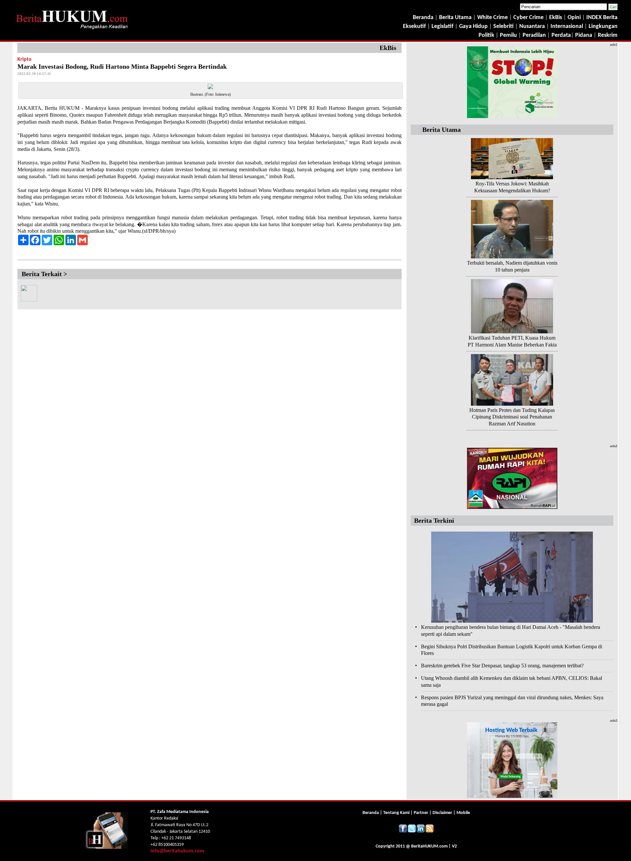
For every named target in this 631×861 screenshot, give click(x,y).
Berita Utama (456, 17)
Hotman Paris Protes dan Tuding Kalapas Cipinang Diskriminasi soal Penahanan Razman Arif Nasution (512, 417)
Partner (421, 812)
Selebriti (503, 26)
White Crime (493, 17)
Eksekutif (415, 26)
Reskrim (608, 35)
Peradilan (533, 35)
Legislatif (443, 26)
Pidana (583, 35)
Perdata (561, 35)
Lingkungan (603, 26)
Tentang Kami (396, 812)
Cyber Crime (529, 17)
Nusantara (532, 26)
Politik (486, 35)
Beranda (423, 17)
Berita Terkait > (44, 273)
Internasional (566, 26)
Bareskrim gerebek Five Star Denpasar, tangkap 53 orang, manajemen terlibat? (502, 665)
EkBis (556, 17)
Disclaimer (442, 812)
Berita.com (429, 846)
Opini (573, 17)
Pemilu (508, 35)
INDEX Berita (602, 17)
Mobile (463, 812)
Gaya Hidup (473, 26)
